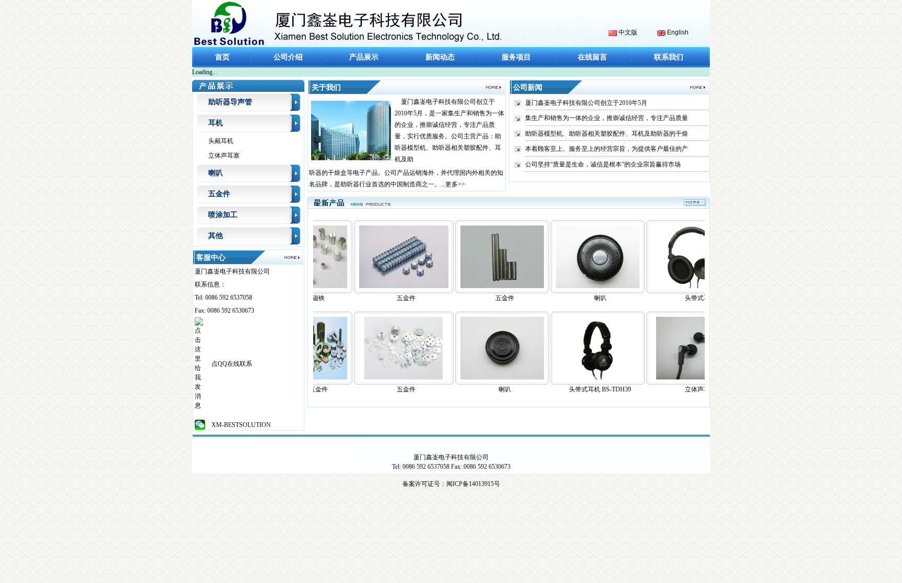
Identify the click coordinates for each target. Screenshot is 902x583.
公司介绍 (288, 57)
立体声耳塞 (224, 155)
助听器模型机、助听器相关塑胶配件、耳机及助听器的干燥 (606, 133)
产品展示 (363, 57)
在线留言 (592, 57)
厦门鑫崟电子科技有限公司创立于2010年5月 (586, 102)
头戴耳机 (220, 141)
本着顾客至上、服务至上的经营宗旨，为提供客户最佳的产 (606, 148)
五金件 (391, 298)
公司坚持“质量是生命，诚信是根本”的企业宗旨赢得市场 (603, 164)
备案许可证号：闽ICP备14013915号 (451, 483)
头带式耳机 (685, 298)
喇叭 (489, 389)
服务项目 (516, 57)
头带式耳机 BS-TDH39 (585, 389)
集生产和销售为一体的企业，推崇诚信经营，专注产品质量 (606, 118)
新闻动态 (440, 57)
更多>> (455, 184)
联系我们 (668, 57)
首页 (222, 57)
